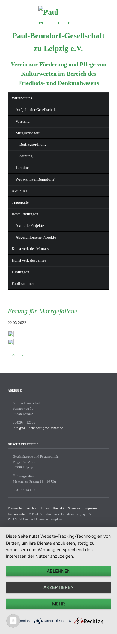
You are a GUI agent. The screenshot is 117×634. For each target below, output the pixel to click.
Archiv (32, 508)
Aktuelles (19, 191)
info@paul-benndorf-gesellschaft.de (38, 428)
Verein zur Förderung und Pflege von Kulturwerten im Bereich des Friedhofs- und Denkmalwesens (58, 73)
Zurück (18, 355)
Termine (22, 167)
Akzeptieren (59, 587)
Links (45, 508)
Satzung (26, 156)
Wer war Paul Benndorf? (35, 179)
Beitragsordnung (33, 144)
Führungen (20, 272)
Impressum (92, 508)
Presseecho (15, 508)
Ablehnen (58, 571)
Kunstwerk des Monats (30, 248)
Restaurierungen (25, 214)
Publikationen (23, 283)
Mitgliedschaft (28, 133)
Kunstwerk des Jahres (29, 260)
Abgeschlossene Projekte (36, 237)
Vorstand (23, 121)
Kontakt (58, 508)
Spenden (74, 508)
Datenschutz (16, 514)
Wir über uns (22, 98)
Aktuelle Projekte (30, 225)
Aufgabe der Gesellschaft (36, 109)
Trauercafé (20, 202)
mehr (58, 603)
